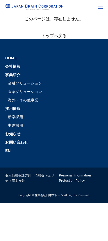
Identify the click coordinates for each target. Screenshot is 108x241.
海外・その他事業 (23, 100)
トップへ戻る (54, 35)
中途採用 (15, 125)
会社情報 (12, 66)
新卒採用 (15, 117)
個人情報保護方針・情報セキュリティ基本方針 (29, 178)
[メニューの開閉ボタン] (101, 7)
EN (7, 151)
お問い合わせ (16, 142)
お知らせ (12, 134)
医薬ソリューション (25, 92)
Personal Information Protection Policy (75, 178)
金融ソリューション (25, 83)
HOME (11, 58)
